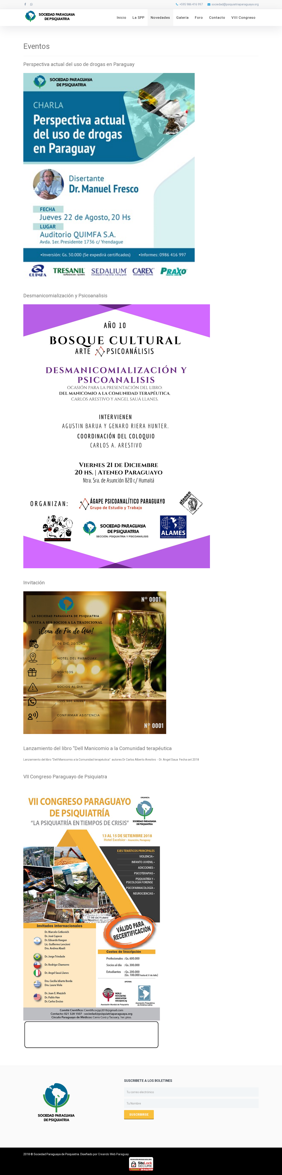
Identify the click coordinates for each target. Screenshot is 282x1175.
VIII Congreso (243, 17)
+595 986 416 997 (191, 4)
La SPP (139, 17)
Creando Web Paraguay (113, 1154)
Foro (199, 17)
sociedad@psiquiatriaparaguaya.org (235, 4)
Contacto (217, 17)
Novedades (160, 17)
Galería (182, 17)
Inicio (121, 17)
